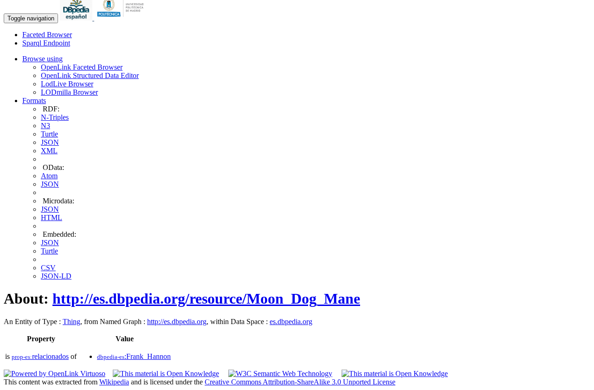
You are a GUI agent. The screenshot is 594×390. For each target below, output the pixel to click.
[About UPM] (122, 18)
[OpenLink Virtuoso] (54, 373)
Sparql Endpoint (46, 43)
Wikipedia (114, 382)
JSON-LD (56, 276)
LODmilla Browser (69, 92)
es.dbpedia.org (291, 321)
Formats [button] (34, 100)
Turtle (49, 134)
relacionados (40, 356)
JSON (50, 142)
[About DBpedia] (77, 18)
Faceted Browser (47, 35)
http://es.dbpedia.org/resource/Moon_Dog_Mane (206, 298)
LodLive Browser (67, 84)
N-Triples (55, 117)
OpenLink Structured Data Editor (90, 75)
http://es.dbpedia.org (177, 321)
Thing (71, 321)
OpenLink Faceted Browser (82, 67)
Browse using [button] (42, 59)
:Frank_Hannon (134, 356)
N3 (45, 126)
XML (49, 151)
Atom (49, 176)
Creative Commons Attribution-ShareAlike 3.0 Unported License (300, 382)
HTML (51, 217)
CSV (48, 268)
